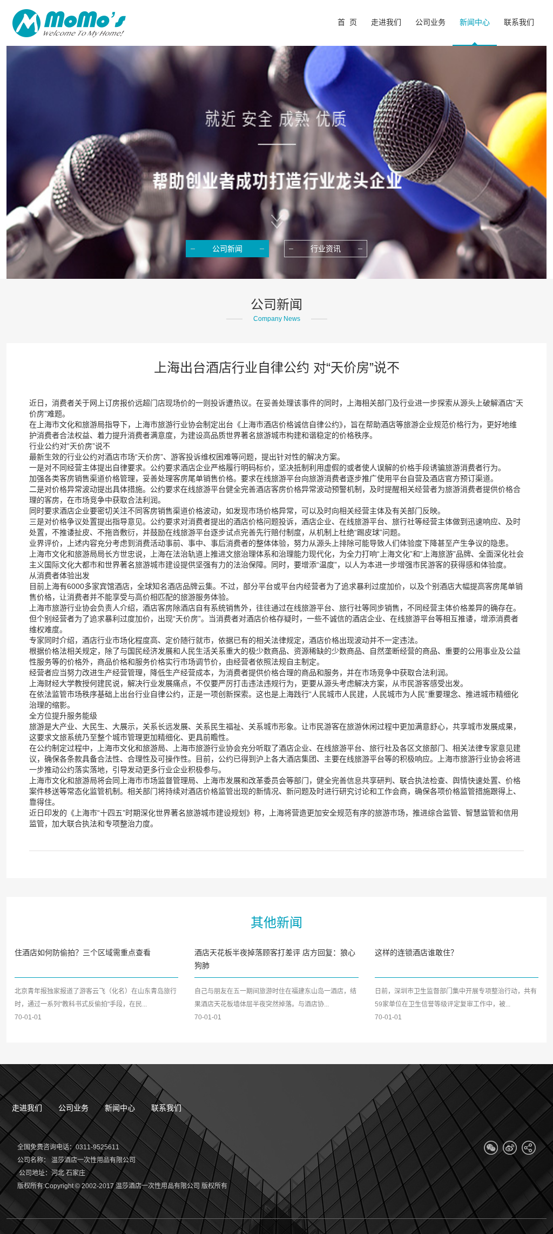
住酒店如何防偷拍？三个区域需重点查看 (83, 952)
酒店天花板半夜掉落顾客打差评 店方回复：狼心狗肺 (274, 959)
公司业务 (73, 1107)
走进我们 (27, 1107)
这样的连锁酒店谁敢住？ (416, 952)
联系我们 (166, 1107)
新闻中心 (120, 1107)
